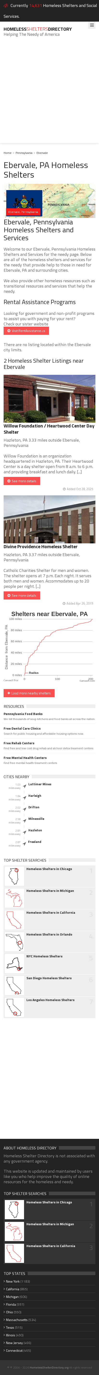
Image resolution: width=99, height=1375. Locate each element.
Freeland (34, 842)
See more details (23, 480)
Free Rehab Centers (19, 743)
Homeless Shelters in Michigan (50, 891)
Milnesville (36, 819)
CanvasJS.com (87, 681)
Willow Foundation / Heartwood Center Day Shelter (49, 429)
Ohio (9, 1312)
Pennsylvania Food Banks (23, 714)
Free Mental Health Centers (25, 758)
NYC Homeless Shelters (44, 956)
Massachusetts (17, 1319)
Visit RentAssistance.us (27, 330)
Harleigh (34, 795)
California (12, 1288)
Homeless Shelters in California (50, 912)
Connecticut (14, 1350)
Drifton (33, 807)
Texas (10, 1327)
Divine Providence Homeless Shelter (41, 546)
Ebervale (42, 152)
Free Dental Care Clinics (22, 728)
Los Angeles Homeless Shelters (50, 1000)
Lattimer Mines (39, 784)
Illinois (10, 1335)
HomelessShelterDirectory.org (49, 1367)
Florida (11, 1304)
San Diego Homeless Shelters (49, 978)
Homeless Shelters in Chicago (49, 869)
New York (13, 1281)
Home (8, 152)
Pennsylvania (24, 152)
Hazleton (35, 830)
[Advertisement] (49, 93)
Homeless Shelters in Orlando (49, 934)
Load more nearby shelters (30, 693)
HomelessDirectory (38, 29)
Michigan (12, 1296)
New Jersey (14, 1342)
